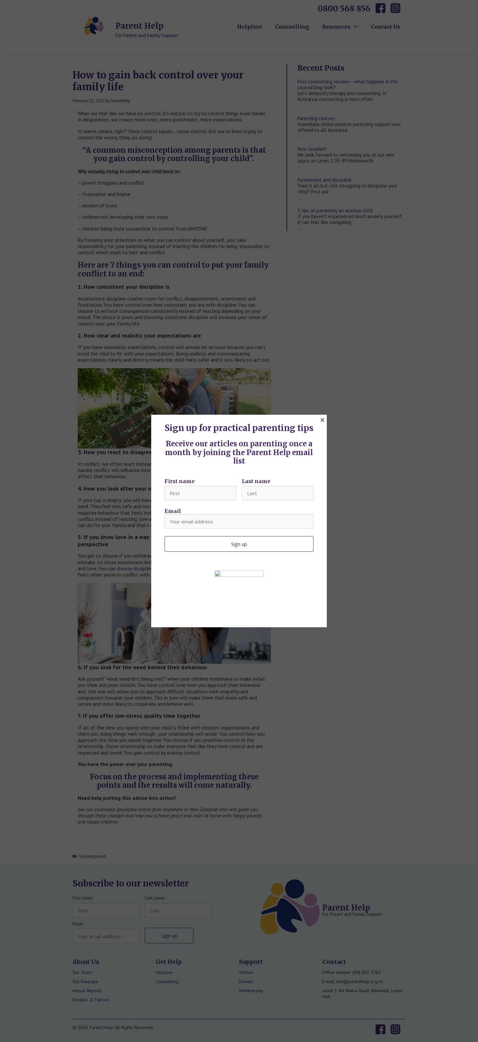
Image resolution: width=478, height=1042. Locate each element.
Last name (256, 481)
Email (173, 511)
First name (180, 481)
